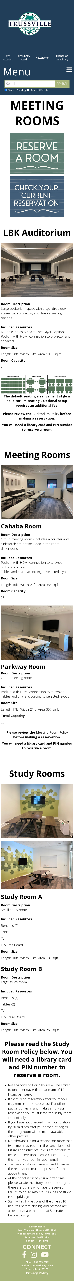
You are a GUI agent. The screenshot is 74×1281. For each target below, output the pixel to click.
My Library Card (24, 57)
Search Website (38, 90)
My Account (8, 57)
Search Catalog (16, 90)
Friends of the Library (62, 57)
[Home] (30, 25)
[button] (69, 69)
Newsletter (42, 57)
